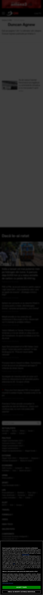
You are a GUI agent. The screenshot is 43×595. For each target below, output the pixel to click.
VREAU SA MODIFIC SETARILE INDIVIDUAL (21, 592)
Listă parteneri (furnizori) (7, 583)
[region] (21, 568)
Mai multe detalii (25, 554)
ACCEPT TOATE (21, 587)
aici (14, 563)
